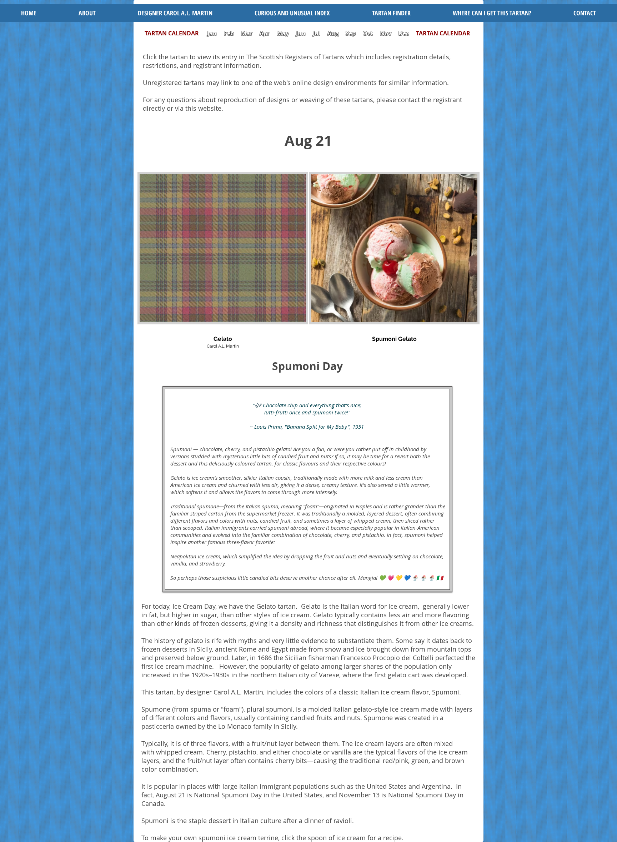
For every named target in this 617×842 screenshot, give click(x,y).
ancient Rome (236, 649)
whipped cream (179, 752)
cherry (284, 760)
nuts (353, 717)
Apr (265, 33)
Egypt (279, 649)
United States (387, 786)
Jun (301, 33)
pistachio (242, 752)
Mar (246, 33)
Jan (212, 33)
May (283, 33)
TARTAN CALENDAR (175, 33)
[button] (292, 13)
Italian (342, 709)
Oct (368, 33)
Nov (385, 33)
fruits (324, 717)
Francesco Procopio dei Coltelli (387, 657)
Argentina (436, 786)
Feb (229, 33)
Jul (317, 33)
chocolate (306, 752)
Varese (329, 675)
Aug (332, 33)
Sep (351, 33)
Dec (403, 33)
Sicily (204, 649)
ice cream (403, 606)
